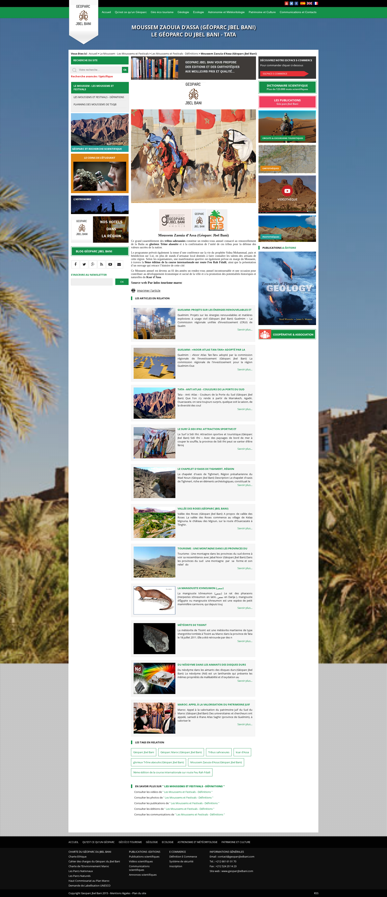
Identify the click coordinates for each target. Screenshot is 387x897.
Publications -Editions (144, 851)
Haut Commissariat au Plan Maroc (89, 880)
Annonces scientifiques (143, 874)
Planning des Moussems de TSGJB (95, 104)
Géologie (183, 12)
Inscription (175, 866)
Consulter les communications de (179, 814)
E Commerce (177, 851)
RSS (316, 893)
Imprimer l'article (148, 290)
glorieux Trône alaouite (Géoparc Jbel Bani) (158, 762)
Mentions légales (120, 893)
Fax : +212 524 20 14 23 (223, 866)
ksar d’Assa (242, 752)
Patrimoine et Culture (262, 12)
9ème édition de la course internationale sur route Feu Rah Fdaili (171, 772)
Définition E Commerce (183, 856)
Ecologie (198, 12)
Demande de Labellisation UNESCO (89, 885)
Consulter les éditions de (174, 809)
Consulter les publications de (176, 803)
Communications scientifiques (139, 868)
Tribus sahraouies (218, 752)
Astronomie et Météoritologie (226, 12)
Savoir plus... (244, 329)
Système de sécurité (181, 861)
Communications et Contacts (298, 12)
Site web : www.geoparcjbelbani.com (231, 871)
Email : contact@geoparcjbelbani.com (232, 856)
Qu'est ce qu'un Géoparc (131, 12)
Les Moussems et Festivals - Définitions (174, 53)
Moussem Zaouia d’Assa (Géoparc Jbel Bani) (216, 762)
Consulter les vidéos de (173, 792)
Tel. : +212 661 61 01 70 (223, 861)
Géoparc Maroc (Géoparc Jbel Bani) (181, 752)
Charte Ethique (77, 856)
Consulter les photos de (173, 797)
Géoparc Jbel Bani (143, 752)
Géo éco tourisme (162, 12)
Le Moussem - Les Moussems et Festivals (124, 53)
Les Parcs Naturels (80, 876)
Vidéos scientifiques (141, 861)
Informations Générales (227, 851)
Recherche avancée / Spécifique (92, 76)
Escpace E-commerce (275, 73)
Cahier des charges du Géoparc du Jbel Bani (94, 861)
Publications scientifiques (144, 856)
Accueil (106, 12)
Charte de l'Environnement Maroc (89, 866)
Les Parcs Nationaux (81, 871)
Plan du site (139, 893)
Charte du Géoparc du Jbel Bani (90, 851)
